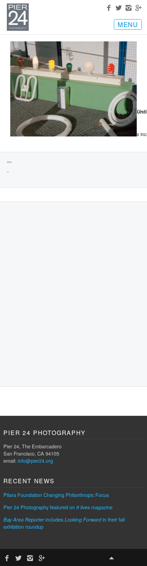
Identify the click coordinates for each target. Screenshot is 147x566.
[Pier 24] (18, 28)
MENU (128, 24)
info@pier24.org (35, 460)
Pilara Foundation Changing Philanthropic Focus (56, 494)
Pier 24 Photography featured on (57, 507)
